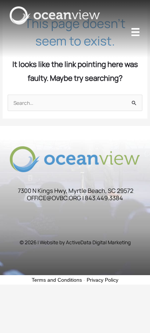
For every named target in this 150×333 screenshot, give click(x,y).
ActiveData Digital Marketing (98, 242)
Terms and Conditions (57, 280)
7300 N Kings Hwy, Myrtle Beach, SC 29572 (75, 191)
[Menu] (135, 32)
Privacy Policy (102, 280)
